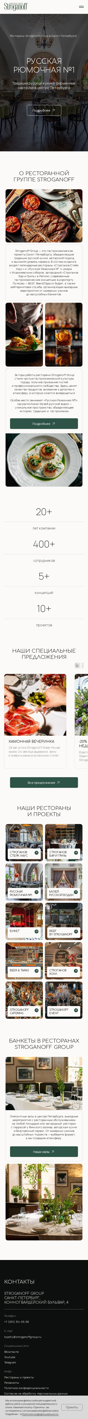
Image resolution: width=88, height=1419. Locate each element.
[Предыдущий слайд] (2, 82)
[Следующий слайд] (86, 82)
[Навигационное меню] (81, 7)
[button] (44, 1382)
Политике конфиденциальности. (40, 1414)
